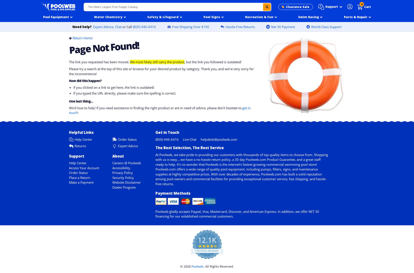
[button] (330, 7)
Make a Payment (81, 182)
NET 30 (314, 211)
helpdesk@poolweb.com (219, 139)
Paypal (196, 211)
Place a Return (79, 177)
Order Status (127, 139)
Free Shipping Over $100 (190, 27)
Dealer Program (124, 187)
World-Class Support (326, 27)
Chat (118, 27)
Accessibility (121, 168)
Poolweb (197, 266)
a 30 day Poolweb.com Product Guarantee (263, 159)
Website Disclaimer (126, 182)
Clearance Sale (297, 7)
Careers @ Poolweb (126, 163)
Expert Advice (103, 27)
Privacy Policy (122, 172)
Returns (80, 146)
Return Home (83, 38)
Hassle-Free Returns (240, 27)
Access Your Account (84, 168)
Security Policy (123, 177)
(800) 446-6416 (144, 27)
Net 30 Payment (283, 27)
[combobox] (177, 7)
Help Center (83, 139)
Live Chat (189, 139)
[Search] (267, 7)
